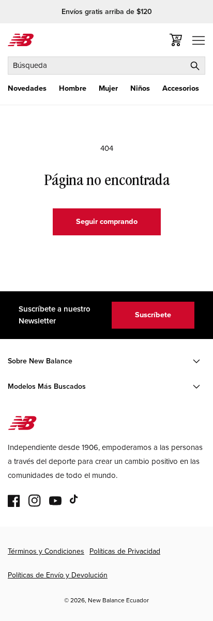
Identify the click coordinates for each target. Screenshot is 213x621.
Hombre (72, 88)
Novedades (27, 88)
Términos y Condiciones (46, 551)
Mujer (108, 88)
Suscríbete (153, 314)
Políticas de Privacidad (124, 551)
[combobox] (106, 66)
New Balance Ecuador (118, 600)
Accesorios (180, 88)
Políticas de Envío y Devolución (58, 575)
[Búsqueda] (195, 65)
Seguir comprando (107, 221)
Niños (140, 88)
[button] (27, 88)
